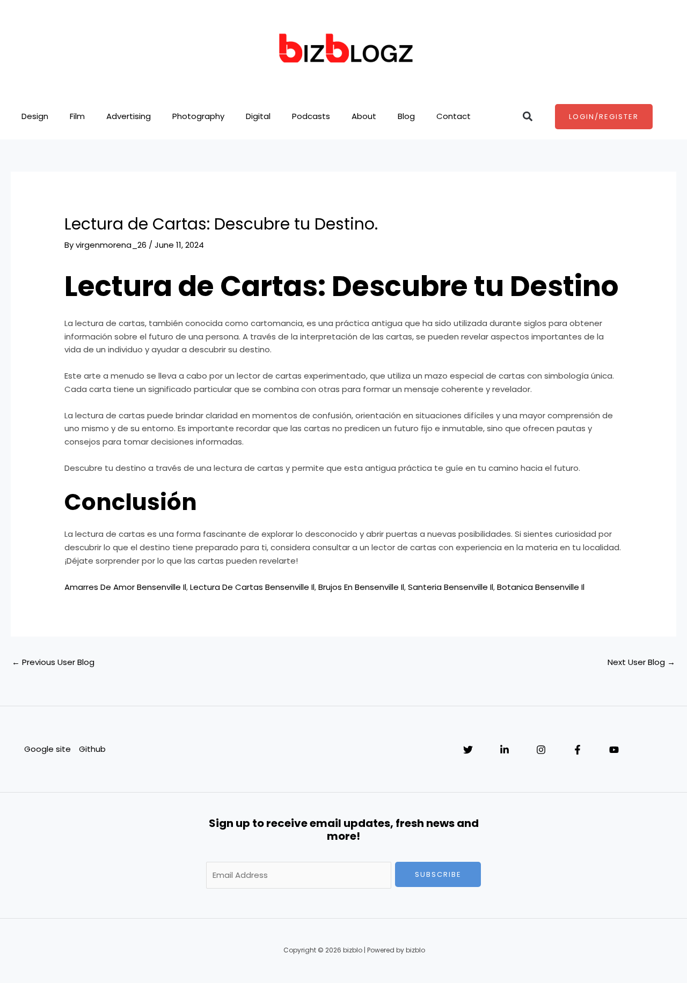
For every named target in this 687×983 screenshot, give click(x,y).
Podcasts (311, 116)
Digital (258, 116)
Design (34, 116)
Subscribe (438, 874)
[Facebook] (577, 750)
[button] (528, 116)
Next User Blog (641, 662)
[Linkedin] (504, 750)
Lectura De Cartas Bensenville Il (252, 587)
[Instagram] (541, 750)
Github (92, 749)
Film (77, 116)
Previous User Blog (53, 662)
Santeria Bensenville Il (450, 587)
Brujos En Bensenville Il (361, 587)
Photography (198, 116)
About (364, 116)
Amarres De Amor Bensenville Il (125, 587)
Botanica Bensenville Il (540, 587)
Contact (453, 116)
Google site (47, 749)
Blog (406, 116)
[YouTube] (614, 750)
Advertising (128, 116)
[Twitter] (468, 750)
